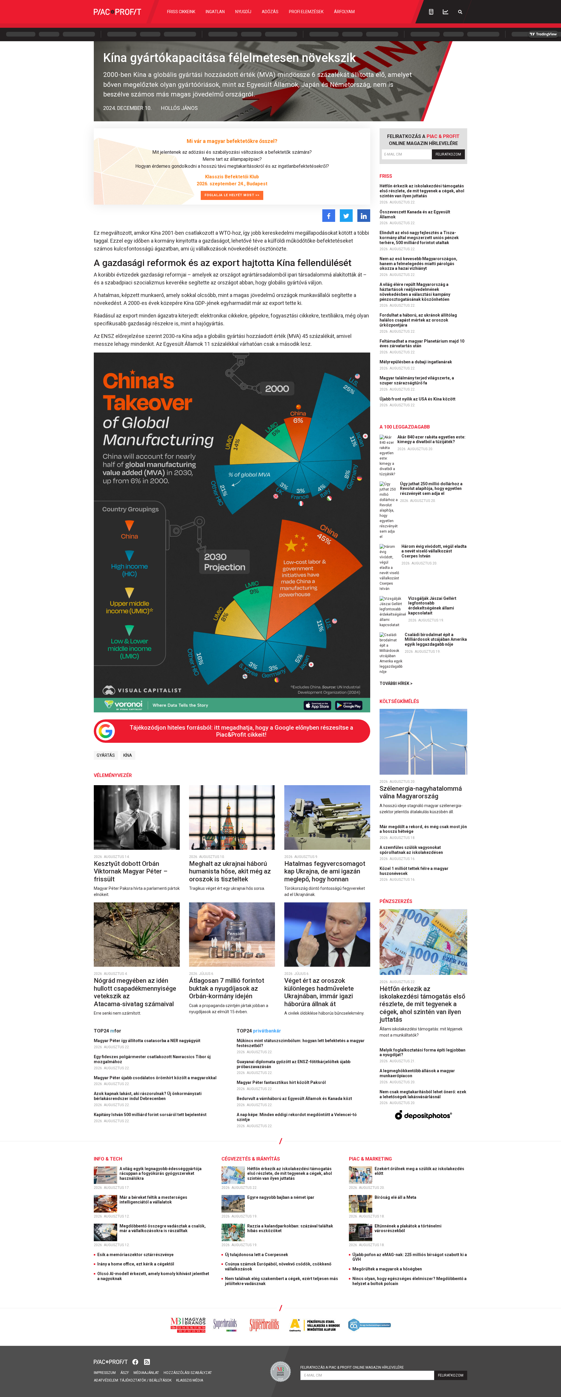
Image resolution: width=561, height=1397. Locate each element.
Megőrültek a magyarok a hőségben (387, 1269)
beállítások (160, 1380)
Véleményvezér (113, 775)
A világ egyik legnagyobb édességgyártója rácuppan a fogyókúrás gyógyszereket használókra (161, 1173)
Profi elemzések (306, 11)
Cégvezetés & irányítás (250, 1159)
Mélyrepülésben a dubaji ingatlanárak (416, 362)
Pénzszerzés (396, 901)
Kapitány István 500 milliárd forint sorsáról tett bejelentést (150, 1114)
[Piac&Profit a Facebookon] (135, 1361)
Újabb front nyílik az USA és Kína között (418, 399)
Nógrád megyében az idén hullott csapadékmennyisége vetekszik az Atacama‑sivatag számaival (135, 992)
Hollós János (179, 108)
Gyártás (106, 755)
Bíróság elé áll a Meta (396, 1197)
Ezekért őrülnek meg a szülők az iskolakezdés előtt (419, 1171)
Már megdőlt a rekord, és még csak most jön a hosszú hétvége (423, 829)
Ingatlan (215, 11)
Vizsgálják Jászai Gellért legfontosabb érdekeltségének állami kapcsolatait (432, 605)
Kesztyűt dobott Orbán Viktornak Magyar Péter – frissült (130, 871)
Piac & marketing (370, 1159)
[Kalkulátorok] (431, 11)
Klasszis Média (189, 1380)
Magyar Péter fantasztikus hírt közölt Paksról (282, 1082)
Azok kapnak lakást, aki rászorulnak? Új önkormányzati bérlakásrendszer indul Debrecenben (148, 1096)
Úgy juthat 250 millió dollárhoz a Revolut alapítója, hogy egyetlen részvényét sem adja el (431, 488)
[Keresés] (460, 12)
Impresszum (105, 1373)
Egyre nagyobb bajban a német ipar (281, 1197)
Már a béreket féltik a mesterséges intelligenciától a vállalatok (153, 1200)
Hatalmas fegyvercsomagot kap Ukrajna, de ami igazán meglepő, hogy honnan (324, 871)
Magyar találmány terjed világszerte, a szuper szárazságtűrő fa (417, 380)
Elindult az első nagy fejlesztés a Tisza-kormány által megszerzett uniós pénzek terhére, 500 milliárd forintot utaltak (419, 237)
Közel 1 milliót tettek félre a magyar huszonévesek (414, 871)
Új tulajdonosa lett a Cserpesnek (256, 1254)
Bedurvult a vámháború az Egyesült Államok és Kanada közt (295, 1098)
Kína (127, 755)
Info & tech (108, 1159)
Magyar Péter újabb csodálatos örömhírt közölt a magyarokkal (155, 1077)
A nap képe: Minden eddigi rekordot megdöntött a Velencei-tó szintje (297, 1117)
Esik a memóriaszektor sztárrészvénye (135, 1254)
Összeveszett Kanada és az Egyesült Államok (415, 214)
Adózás (270, 11)
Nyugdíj (243, 11)
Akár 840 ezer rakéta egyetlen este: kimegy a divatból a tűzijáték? (431, 439)
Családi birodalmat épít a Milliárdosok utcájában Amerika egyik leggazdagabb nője (436, 639)
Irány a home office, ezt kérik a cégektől (135, 1264)
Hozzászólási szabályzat (188, 1373)
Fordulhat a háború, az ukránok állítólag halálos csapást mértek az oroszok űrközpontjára (418, 320)
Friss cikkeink (181, 11)
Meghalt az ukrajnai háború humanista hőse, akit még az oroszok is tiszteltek (230, 871)
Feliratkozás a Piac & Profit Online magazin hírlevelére (352, 1367)
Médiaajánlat (146, 1373)
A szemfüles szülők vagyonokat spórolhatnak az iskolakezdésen (412, 850)
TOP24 (107, 1031)
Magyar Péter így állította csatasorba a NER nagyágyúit (147, 1040)
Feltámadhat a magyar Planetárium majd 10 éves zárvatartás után (422, 343)
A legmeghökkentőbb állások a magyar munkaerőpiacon (417, 1073)
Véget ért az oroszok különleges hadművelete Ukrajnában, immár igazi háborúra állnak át (319, 992)
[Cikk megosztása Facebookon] (328, 215)
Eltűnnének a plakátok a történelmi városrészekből (408, 1228)
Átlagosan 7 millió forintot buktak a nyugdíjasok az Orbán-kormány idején (226, 988)
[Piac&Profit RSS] (147, 1361)
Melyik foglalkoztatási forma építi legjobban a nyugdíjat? (422, 1052)
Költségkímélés (399, 701)
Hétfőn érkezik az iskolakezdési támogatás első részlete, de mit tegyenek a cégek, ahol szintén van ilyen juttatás (422, 191)
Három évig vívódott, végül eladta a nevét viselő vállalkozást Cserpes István (434, 551)
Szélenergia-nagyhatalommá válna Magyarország (421, 792)
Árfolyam (344, 11)
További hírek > (396, 683)
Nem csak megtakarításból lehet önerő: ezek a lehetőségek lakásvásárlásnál (423, 1094)
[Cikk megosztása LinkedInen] (363, 215)
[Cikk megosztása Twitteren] (346, 215)
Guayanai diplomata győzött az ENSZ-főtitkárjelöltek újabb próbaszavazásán (293, 1064)
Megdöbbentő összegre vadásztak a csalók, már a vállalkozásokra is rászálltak (163, 1228)
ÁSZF (124, 1373)
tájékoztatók (133, 1380)
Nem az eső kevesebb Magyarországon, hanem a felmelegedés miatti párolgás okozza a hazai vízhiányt (418, 263)
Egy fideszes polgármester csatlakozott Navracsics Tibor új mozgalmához (152, 1059)
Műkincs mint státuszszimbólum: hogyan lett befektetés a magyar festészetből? (301, 1043)
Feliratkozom (448, 154)
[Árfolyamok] (445, 12)
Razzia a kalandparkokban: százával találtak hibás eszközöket (290, 1228)
